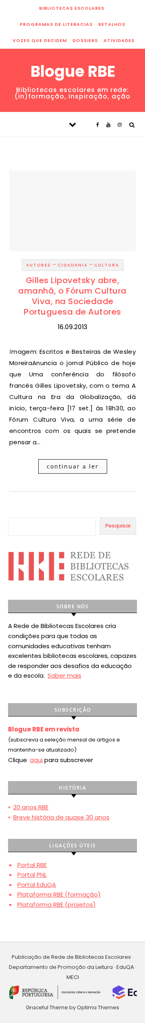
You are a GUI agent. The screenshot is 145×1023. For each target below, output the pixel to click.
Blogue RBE (73, 71)
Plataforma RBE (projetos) (56, 904)
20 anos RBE (30, 807)
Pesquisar (118, 525)
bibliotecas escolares (71, 8)
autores (38, 265)
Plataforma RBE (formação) (59, 894)
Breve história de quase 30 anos (61, 817)
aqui (36, 760)
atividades (119, 40)
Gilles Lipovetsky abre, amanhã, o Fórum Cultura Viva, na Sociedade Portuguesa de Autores (72, 296)
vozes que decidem (39, 40)
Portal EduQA (36, 884)
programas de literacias (56, 24)
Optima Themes (98, 1007)
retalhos (111, 24)
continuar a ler (73, 466)
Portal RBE (32, 865)
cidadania (73, 265)
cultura (106, 265)
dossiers (85, 40)
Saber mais (64, 675)
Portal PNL (32, 874)
